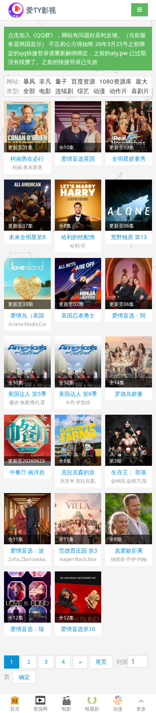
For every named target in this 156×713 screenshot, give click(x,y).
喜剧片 (140, 91)
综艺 (83, 91)
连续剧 (64, 91)
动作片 (118, 91)
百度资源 (83, 81)
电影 (45, 91)
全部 (29, 91)
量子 (61, 81)
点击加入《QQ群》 (32, 35)
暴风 (29, 81)
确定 (24, 677)
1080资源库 (115, 81)
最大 (142, 81)
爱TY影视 (40, 10)
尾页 (101, 661)
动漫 (99, 91)
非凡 (45, 81)
